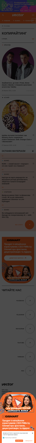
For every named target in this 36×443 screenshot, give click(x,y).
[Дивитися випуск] (18, 403)
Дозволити (19, 441)
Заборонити (28, 441)
